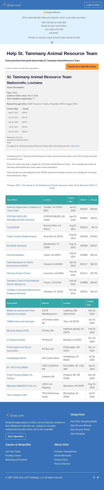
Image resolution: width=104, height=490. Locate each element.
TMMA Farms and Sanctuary (20, 321)
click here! (75, 146)
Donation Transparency (65, 451)
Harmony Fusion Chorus (18, 273)
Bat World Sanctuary (17, 246)
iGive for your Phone (80, 429)
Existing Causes (13, 455)
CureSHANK (13, 227)
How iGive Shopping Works (83, 421)
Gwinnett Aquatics (15, 255)
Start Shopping (77, 434)
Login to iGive (93, 5)
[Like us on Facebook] (98, 477)
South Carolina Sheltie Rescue (22, 236)
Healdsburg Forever (16, 358)
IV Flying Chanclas (16, 340)
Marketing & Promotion (16, 460)
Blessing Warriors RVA (18, 330)
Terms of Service (62, 464)
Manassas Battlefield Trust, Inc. (22, 386)
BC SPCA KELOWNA (17, 367)
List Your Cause (13, 451)
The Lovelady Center (17, 395)
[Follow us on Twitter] (94, 477)
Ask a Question (15, 436)
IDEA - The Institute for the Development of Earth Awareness (42, 185)
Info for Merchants (62, 455)
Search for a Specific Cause (82, 66)
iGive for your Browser (81, 425)
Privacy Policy (61, 460)
